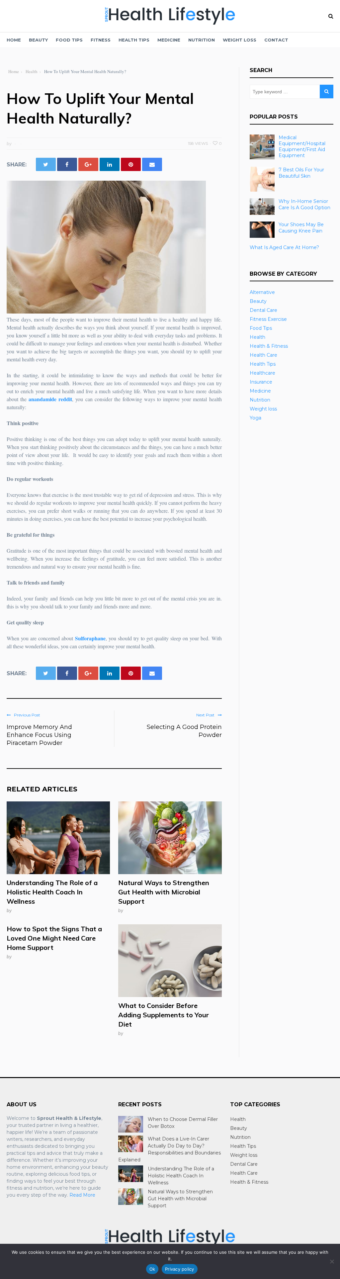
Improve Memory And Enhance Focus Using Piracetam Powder (39, 735)
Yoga (255, 418)
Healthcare (262, 373)
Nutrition (201, 40)
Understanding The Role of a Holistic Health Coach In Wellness (52, 891)
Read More (82, 1195)
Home (14, 40)
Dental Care (263, 310)
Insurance (261, 382)
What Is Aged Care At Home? (284, 247)
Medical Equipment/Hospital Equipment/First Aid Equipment (302, 147)
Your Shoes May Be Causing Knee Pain (301, 227)
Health (257, 337)
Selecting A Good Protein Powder (184, 731)
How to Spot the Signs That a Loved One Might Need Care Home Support (54, 938)
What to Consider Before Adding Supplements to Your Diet (163, 1014)
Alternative (262, 292)
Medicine (168, 40)
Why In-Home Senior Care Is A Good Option (304, 204)
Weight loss (239, 40)
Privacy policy (179, 1269)
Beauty (38, 40)
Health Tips (134, 40)
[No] (331, 1261)
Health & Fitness (269, 346)
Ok (152, 1269)
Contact (276, 40)
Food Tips (69, 40)
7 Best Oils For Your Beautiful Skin (301, 173)
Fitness (101, 40)
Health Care (263, 355)
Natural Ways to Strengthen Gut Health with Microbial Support (163, 891)
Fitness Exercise (268, 319)
